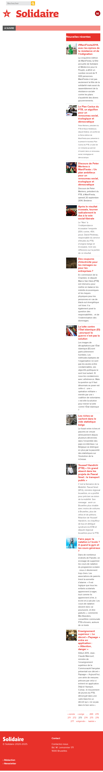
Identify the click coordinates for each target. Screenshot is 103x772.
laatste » (92, 721)
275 (91, 717)
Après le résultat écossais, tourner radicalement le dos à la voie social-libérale (88, 212)
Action (44, 21)
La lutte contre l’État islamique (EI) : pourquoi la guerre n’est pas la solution (89, 332)
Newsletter (10, 763)
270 (97, 714)
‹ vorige (80, 714)
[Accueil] (14, 740)
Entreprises (60, 21)
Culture (76, 21)
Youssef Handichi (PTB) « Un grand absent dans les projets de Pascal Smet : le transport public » (88, 473)
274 (86, 717)
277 (72, 721)
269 (91, 714)
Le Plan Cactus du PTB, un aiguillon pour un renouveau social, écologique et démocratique (88, 114)
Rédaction (9, 760)
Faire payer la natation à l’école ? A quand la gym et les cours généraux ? (89, 545)
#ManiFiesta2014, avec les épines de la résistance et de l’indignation (89, 49)
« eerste (71, 714)
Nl (97, 14)
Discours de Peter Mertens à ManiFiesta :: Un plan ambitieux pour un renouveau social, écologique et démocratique (88, 174)
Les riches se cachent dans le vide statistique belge (87, 420)
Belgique (10, 21)
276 (97, 717)
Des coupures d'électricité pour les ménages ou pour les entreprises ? (88, 265)
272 (74, 717)
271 (69, 717)
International (27, 21)
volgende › (81, 721)
